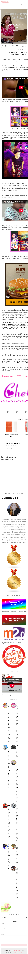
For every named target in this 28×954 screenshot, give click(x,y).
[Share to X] (8, 412)
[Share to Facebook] (17, 412)
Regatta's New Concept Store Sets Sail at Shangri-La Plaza (9, 858)
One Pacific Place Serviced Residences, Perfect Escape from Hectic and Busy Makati (9, 767)
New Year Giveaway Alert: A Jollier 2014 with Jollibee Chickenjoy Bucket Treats (9, 723)
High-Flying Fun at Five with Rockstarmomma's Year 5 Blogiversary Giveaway (17, 723)
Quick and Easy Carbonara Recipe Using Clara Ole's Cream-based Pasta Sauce (17, 781)
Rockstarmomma (16, 950)
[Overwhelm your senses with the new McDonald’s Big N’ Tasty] (26, 412)
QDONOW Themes (17, 952)
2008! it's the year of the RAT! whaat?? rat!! (17, 854)
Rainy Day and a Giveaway (17, 752)
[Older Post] (14, 452)
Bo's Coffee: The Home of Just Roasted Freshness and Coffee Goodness (17, 822)
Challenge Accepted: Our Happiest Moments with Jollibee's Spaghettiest (9, 821)
